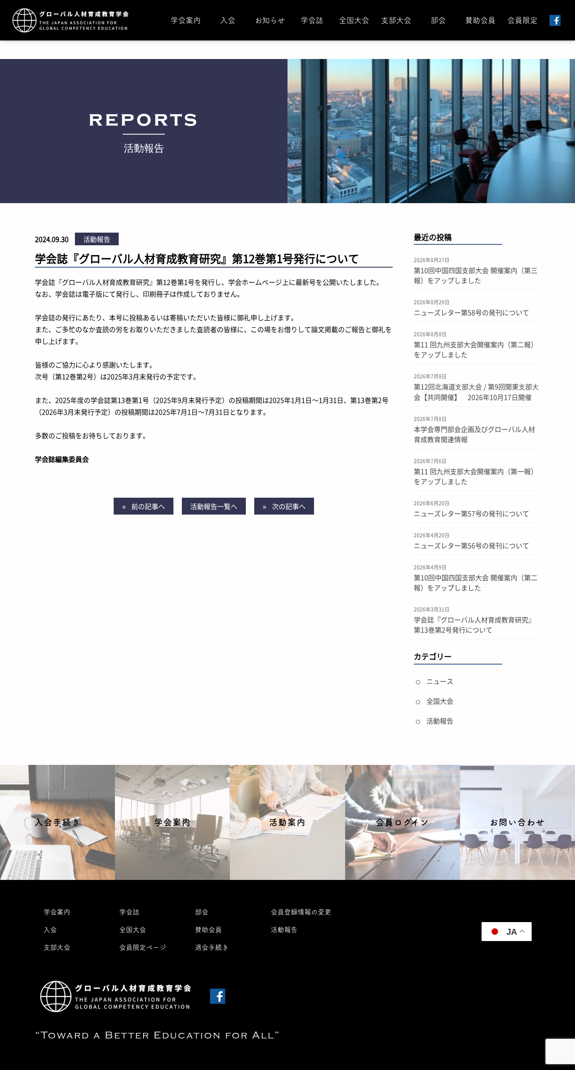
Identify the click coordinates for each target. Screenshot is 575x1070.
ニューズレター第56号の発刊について (471, 545)
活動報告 (96, 239)
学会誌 (312, 20)
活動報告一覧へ (213, 506)
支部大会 (396, 20)
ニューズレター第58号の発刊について (471, 312)
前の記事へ (148, 506)
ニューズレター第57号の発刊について (471, 513)
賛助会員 (480, 20)
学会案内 (185, 20)
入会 (227, 20)
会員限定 (522, 20)
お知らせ (270, 20)
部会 (438, 20)
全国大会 (354, 20)
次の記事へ (289, 506)
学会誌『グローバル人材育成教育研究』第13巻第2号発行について (474, 624)
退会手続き (212, 947)
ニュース (439, 681)
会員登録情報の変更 (301, 912)
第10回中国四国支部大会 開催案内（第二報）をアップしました (476, 582)
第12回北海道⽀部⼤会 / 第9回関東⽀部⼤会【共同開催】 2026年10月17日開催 (476, 391)
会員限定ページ (142, 947)
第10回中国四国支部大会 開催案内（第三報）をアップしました (476, 275)
